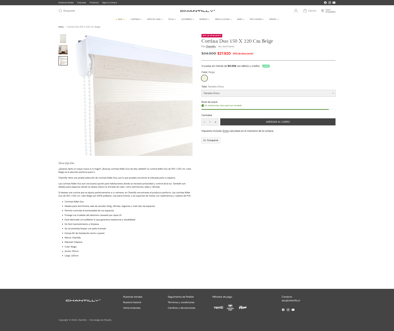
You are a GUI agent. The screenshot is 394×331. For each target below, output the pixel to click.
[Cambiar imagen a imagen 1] (63, 38)
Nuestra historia (132, 302)
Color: (208, 72)
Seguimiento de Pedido (181, 296)
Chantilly (211, 46)
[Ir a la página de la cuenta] (296, 11)
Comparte (212, 140)
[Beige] (204, 78)
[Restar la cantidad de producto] (204, 122)
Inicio (61, 26)
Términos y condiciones (181, 302)
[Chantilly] (197, 11)
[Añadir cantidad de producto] (215, 122)
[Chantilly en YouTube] (334, 3)
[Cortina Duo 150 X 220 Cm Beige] (132, 95)
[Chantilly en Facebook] (325, 3)
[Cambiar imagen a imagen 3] (63, 60)
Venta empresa (131, 307)
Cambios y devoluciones (181, 307)
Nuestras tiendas (132, 296)
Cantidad (206, 115)
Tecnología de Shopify (101, 320)
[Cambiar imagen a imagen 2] (63, 49)
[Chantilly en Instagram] (329, 3)
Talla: (212, 86)
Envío (226, 130)
